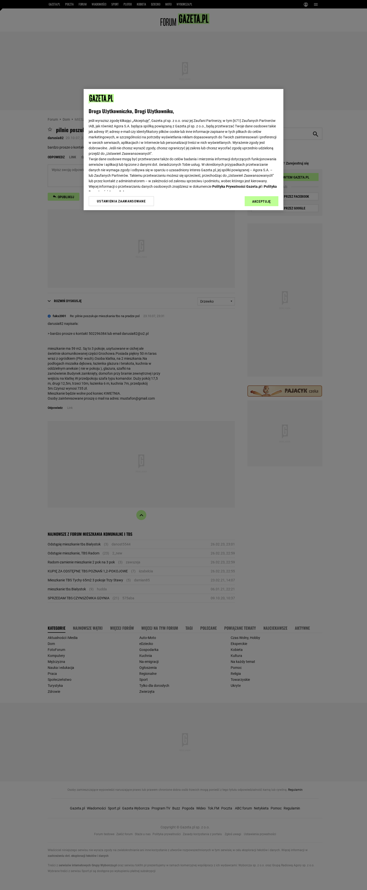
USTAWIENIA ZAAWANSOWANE (121, 201)
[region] (183, 149)
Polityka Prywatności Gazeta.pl (237, 186)
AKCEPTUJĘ (261, 201)
